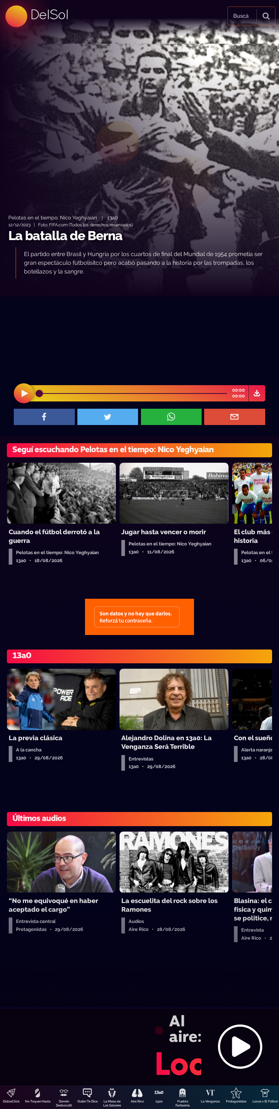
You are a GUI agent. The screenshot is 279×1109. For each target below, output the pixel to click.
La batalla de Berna (65, 235)
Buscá (240, 16)
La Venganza (210, 1101)
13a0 (159, 1101)
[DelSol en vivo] (139, 1046)
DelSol (49, 14)
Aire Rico (137, 1101)
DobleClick (11, 1101)
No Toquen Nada (37, 1101)
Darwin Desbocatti (64, 1103)
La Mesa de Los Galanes (112, 1103)
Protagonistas (236, 1101)
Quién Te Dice (87, 1101)
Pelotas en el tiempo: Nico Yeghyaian (53, 217)
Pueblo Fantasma (182, 1103)
